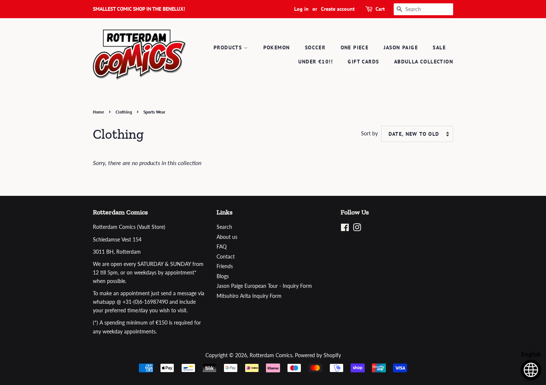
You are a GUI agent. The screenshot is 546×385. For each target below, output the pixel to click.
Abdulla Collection (423, 61)
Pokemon (276, 47)
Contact (226, 257)
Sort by (369, 133)
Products (229, 47)
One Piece (355, 47)
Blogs (223, 276)
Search (224, 227)
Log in (301, 9)
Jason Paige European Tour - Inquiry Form (264, 286)
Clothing (124, 112)
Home (98, 112)
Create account (338, 9)
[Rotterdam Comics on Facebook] (345, 229)
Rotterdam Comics (271, 355)
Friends (225, 266)
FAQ (222, 247)
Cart (380, 9)
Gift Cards (363, 61)
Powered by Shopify (318, 355)
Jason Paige (401, 47)
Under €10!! (315, 61)
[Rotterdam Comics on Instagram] (357, 229)
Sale (439, 47)
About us (227, 237)
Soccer (315, 47)
